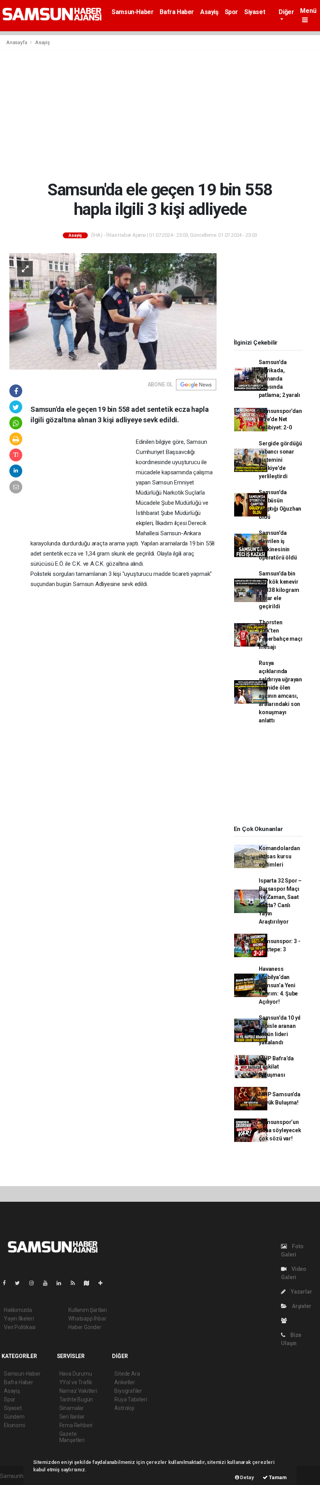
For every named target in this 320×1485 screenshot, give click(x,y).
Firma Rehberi (76, 1425)
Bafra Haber (177, 12)
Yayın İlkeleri (19, 1318)
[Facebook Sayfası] (7, 1283)
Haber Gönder (84, 1327)
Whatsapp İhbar (87, 1318)
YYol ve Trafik (75, 1382)
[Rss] (76, 1283)
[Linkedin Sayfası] (62, 1283)
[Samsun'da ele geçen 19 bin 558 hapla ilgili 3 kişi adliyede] (113, 310)
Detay (246, 1477)
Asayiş (209, 12)
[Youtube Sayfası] (48, 1283)
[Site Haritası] (90, 1283)
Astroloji (124, 1408)
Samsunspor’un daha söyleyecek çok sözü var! (280, 1130)
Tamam (277, 1477)
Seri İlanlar (72, 1417)
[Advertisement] (160, 115)
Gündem (14, 1417)
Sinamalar (71, 1408)
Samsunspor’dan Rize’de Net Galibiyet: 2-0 (280, 419)
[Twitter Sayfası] (20, 1283)
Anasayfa (17, 42)
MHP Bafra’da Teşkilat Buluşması (276, 1066)
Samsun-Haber (132, 12)
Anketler (124, 1382)
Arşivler (301, 1306)
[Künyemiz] (286, 1320)
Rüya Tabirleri (130, 1399)
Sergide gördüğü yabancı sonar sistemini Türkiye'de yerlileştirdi (280, 459)
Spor (231, 12)
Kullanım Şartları (87, 1310)
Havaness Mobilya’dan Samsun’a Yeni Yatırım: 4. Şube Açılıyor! (278, 985)
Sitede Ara (127, 1374)
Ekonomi (14, 1425)
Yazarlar (301, 1291)
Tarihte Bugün (76, 1399)
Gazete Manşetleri (72, 1437)
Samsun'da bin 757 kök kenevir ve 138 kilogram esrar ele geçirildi (279, 589)
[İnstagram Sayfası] (34, 1283)
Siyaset (254, 12)
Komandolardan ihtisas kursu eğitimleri (279, 856)
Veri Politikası (20, 1327)
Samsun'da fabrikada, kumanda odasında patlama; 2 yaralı (279, 378)
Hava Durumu (75, 1374)
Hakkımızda (18, 1310)
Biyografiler (128, 1391)
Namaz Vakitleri (78, 1391)
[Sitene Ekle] (103, 1283)
